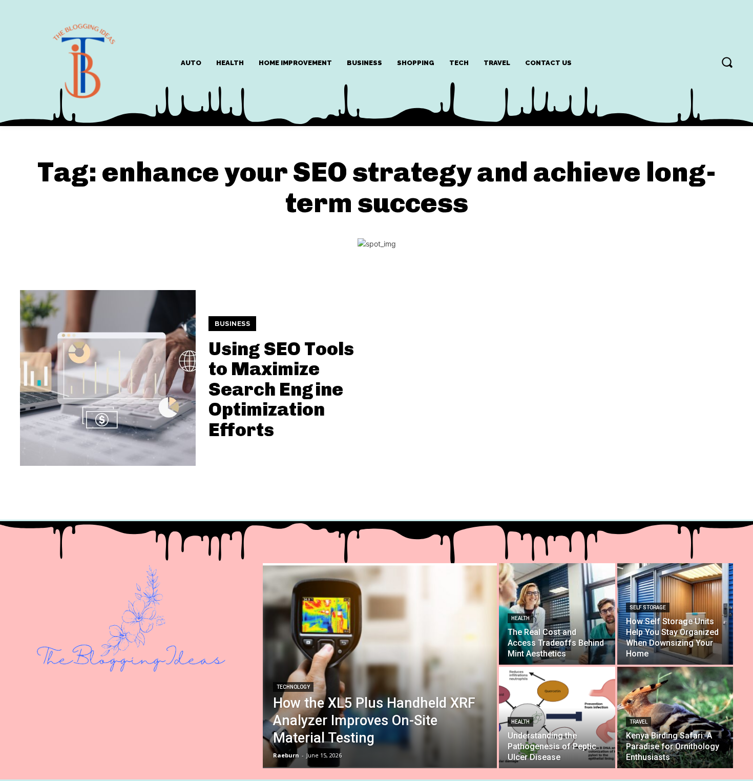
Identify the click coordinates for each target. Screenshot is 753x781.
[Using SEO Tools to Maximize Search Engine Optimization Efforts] (108, 378)
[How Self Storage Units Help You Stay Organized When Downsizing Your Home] (675, 614)
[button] (727, 62)
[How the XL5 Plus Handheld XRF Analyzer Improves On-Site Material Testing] (380, 665)
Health (520, 618)
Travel (638, 722)
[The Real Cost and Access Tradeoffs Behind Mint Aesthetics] (557, 614)
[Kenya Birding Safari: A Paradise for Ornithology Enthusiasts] (675, 717)
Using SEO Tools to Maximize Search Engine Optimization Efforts (281, 389)
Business (232, 323)
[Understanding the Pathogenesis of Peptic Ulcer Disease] (557, 717)
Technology (293, 687)
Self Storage (648, 607)
